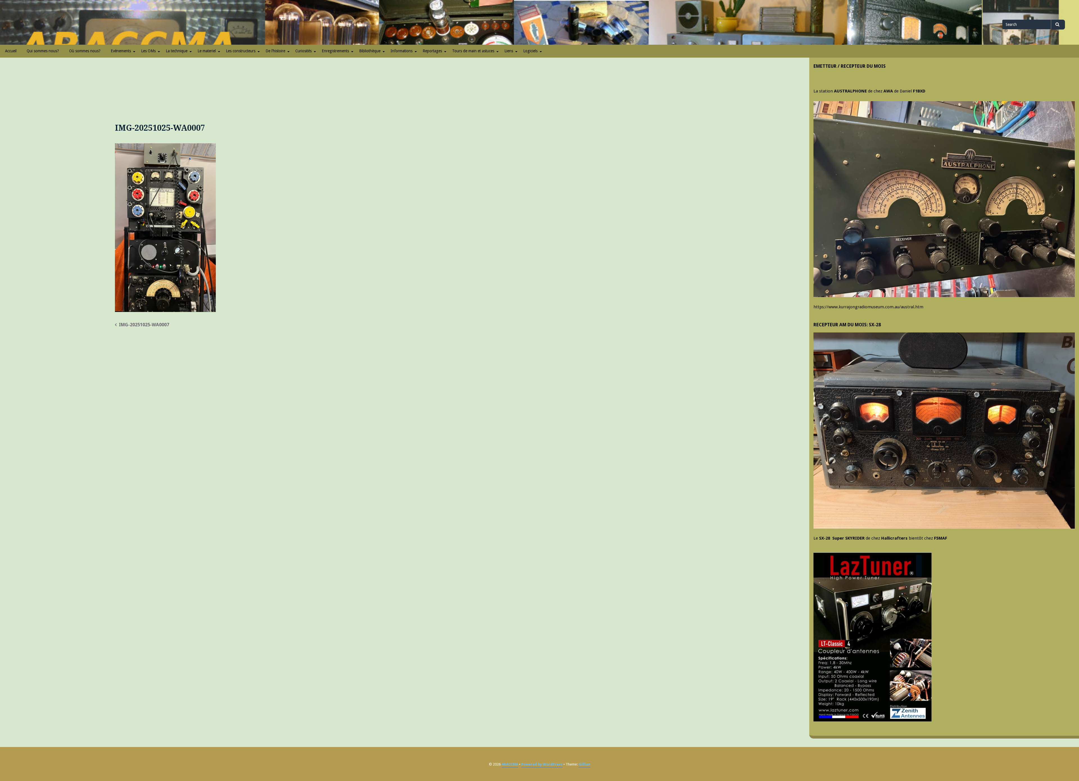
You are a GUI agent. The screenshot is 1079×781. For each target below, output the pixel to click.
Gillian (584, 764)
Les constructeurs (240, 51)
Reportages (432, 51)
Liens (508, 51)
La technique (176, 51)
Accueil (11, 51)
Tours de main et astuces (473, 51)
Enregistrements (335, 51)
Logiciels (530, 51)
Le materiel (207, 51)
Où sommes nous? (85, 51)
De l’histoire (275, 51)
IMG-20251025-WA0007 (144, 324)
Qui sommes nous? (43, 51)
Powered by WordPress (542, 764)
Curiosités (303, 51)
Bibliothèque (369, 51)
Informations (401, 51)
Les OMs (148, 51)
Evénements (121, 51)
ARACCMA (510, 764)
